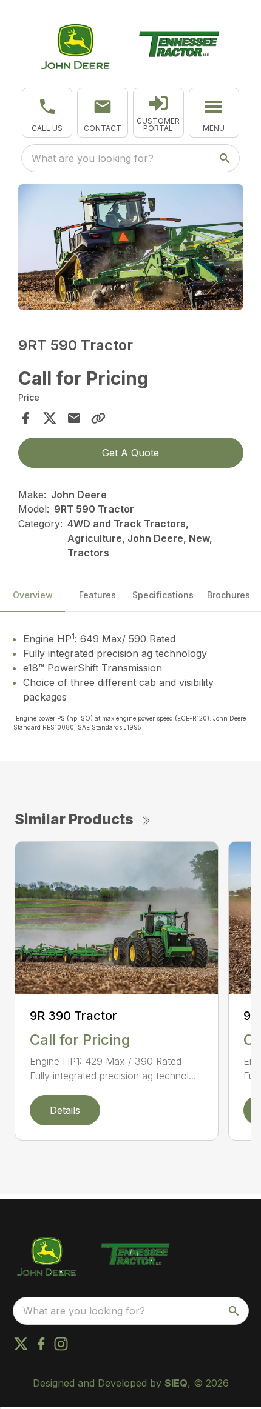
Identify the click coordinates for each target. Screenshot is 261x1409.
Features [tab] (97, 595)
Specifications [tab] (163, 595)
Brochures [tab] (228, 595)
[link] (158, 113)
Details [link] (65, 1110)
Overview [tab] (33, 595)
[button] (47, 113)
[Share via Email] (74, 418)
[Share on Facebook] (25, 418)
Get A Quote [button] (130, 453)
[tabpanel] (130, 249)
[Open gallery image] (130, 247)
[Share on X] (49, 418)
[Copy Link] (98, 418)
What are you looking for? (93, 158)
